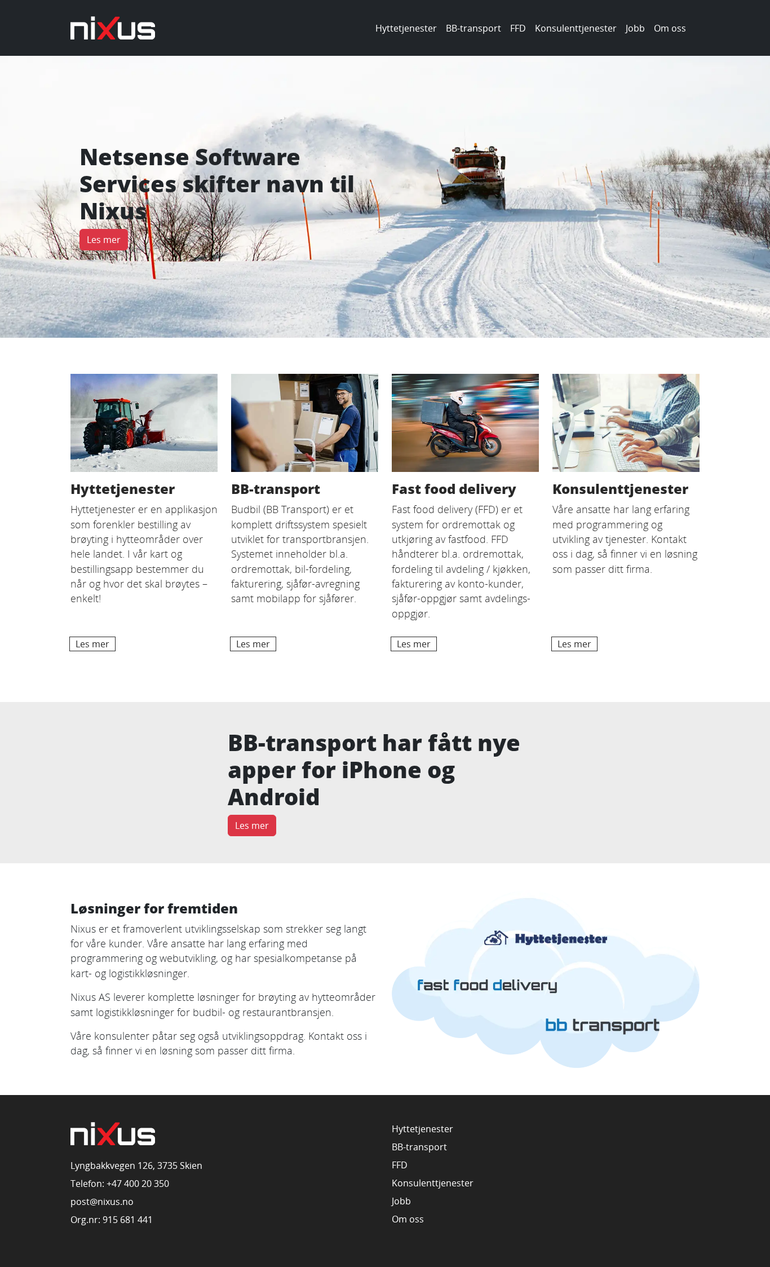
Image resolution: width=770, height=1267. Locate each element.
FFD (518, 28)
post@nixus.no (102, 1201)
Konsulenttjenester (576, 28)
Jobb (635, 28)
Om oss (670, 28)
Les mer (104, 239)
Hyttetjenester (406, 28)
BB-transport (473, 28)
